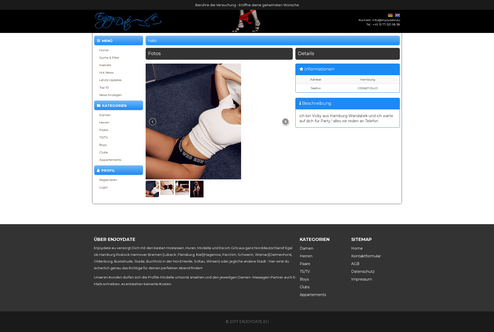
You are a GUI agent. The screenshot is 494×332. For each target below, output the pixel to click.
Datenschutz (363, 271)
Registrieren (108, 180)
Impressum (361, 279)
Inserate (105, 65)
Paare (103, 130)
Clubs (103, 152)
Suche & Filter (109, 57)
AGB (355, 263)
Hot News (106, 72)
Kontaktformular (366, 256)
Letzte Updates (110, 80)
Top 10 (104, 87)
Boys (103, 145)
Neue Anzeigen (110, 95)
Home (103, 50)
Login (103, 187)
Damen (105, 115)
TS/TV (103, 137)
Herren (104, 122)
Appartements (110, 160)
